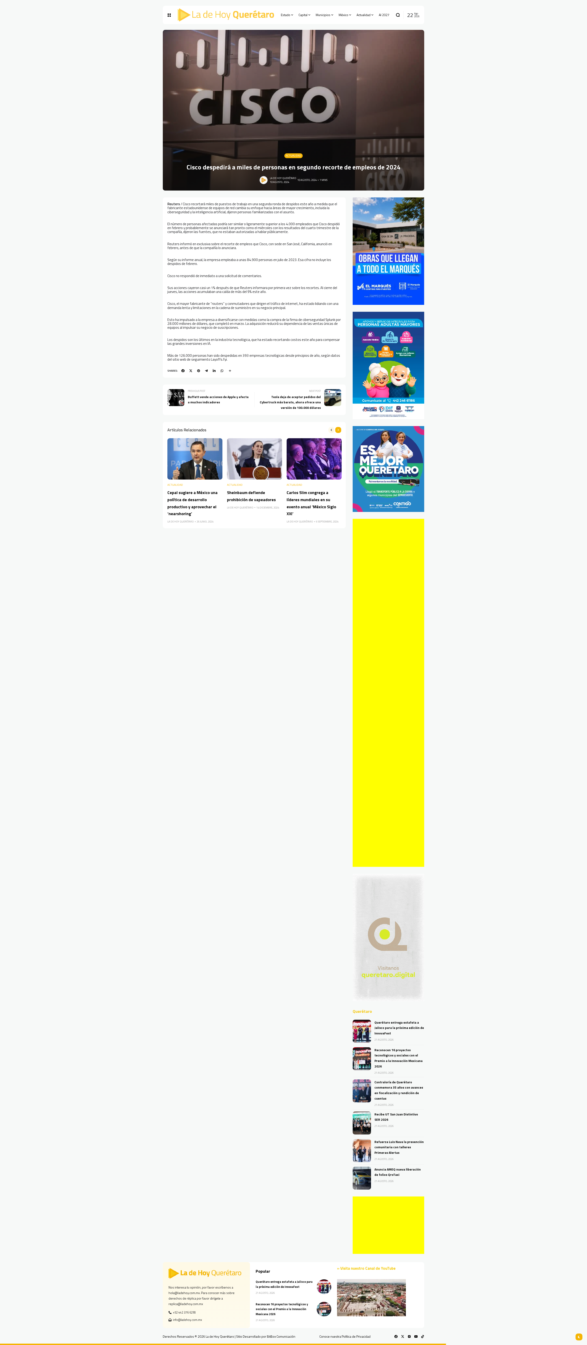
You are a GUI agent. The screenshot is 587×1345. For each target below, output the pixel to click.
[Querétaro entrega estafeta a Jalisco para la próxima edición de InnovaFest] (362, 1031)
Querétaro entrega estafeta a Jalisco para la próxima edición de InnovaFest (399, 1028)
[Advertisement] (388, 693)
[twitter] (190, 370)
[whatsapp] (222, 370)
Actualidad (293, 156)
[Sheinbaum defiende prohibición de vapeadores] (254, 459)
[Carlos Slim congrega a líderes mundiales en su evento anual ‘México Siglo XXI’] (314, 459)
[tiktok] (422, 1336)
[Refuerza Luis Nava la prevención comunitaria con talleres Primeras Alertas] (362, 1150)
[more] (230, 371)
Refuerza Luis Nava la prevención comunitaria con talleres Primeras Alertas (399, 1147)
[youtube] (416, 1336)
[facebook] (183, 370)
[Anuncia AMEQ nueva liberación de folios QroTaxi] (362, 1178)
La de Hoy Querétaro (283, 178)
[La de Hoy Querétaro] (226, 15)
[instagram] (409, 1336)
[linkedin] (214, 370)
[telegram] (206, 370)
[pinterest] (198, 370)
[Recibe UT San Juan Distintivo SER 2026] (362, 1123)
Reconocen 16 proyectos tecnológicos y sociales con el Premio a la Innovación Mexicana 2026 (282, 1309)
